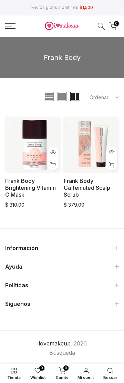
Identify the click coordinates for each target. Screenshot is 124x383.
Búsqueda (62, 352)
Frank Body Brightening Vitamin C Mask (30, 187)
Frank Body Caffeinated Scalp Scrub (87, 187)
